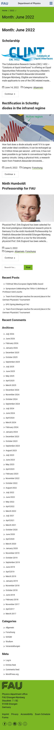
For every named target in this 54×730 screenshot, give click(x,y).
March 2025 (11, 385)
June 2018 (10, 595)
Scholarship (11, 41)
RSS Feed (10, 724)
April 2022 (10, 506)
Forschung (37, 167)
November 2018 (12, 585)
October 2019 (11, 558)
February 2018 (12, 599)
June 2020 (10, 534)
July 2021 (10, 516)
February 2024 (12, 427)
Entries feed (11, 665)
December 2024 (12, 390)
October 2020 (11, 530)
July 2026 (10, 334)
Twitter (20, 724)
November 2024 (12, 394)
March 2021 (11, 525)
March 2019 (11, 576)
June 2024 (10, 413)
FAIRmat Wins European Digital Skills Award (24, 284)
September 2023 (13, 446)
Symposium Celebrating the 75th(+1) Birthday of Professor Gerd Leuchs (24, 290)
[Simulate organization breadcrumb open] (4, 3)
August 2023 (11, 450)
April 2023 (10, 469)
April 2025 (10, 380)
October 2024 (11, 399)
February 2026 (12, 343)
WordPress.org (12, 674)
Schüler (9, 637)
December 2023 (12, 436)
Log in (8, 660)
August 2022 (11, 488)
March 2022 (11, 511)
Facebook (5, 724)
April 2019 (10, 572)
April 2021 (10, 520)
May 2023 (10, 464)
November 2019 (12, 553)
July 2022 (10, 492)
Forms (5, 717)
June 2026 (10, 339)
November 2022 (12, 478)
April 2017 (10, 609)
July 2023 (10, 455)
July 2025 (10, 367)
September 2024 (13, 404)
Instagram (15, 724)
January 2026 (12, 348)
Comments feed (12, 669)
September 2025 (13, 362)
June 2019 (10, 567)
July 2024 (10, 408)
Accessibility (27, 714)
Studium (9, 641)
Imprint (5, 714)
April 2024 (10, 418)
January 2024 (12, 432)
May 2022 (10, 502)
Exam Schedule (42, 714)
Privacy (14, 714)
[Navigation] (51, 3)
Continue (9, 94)
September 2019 (13, 562)
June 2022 (10, 497)
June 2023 (10, 460)
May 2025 (10, 376)
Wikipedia (25, 724)
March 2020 (11, 544)
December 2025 (12, 352)
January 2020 (12, 548)
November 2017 (12, 604)
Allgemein (38, 87)
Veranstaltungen (13, 646)
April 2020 (10, 539)
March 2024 (11, 422)
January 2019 (12, 581)
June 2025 (10, 371)
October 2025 (11, 357)
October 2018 (11, 590)
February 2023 (12, 474)
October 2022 (11, 483)
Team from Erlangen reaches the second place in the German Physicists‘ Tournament (26, 298)
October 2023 (11, 441)
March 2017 (11, 614)
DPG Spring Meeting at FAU (17, 304)
